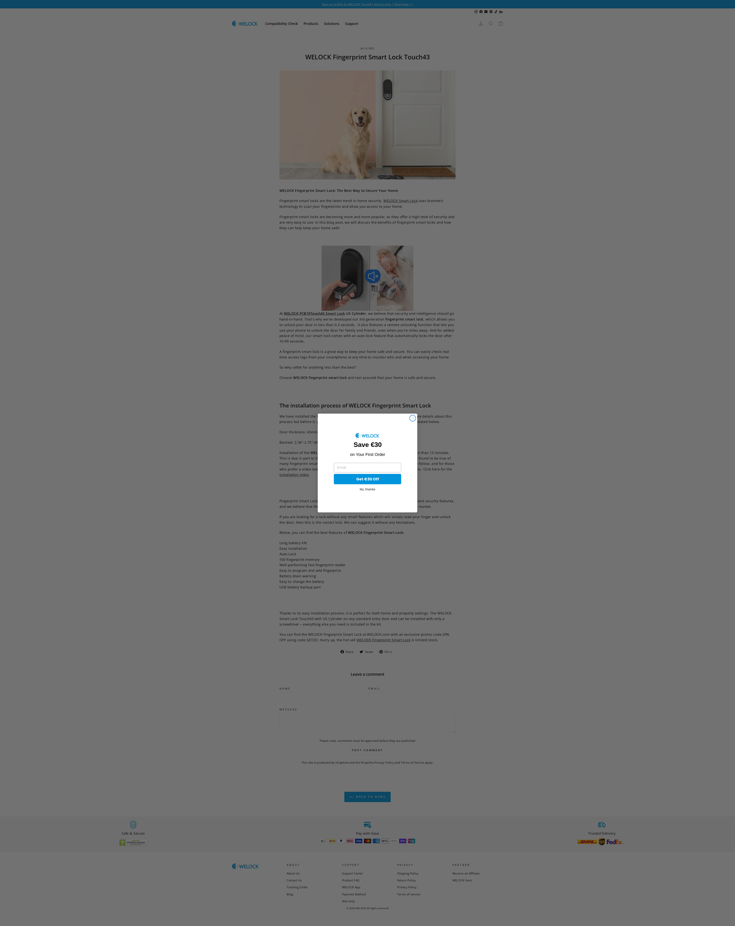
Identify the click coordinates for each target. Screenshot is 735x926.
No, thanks (367, 489)
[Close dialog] (413, 418)
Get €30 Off (367, 479)
